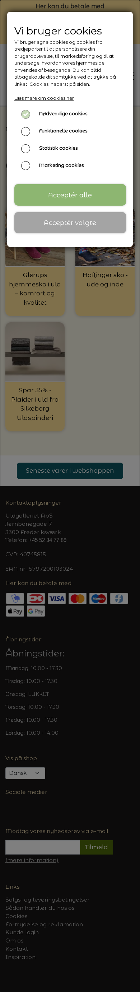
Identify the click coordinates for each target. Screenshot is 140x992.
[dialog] (70, 496)
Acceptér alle (70, 195)
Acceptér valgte (70, 223)
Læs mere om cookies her (44, 98)
